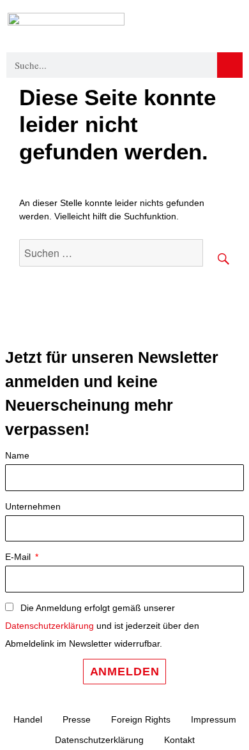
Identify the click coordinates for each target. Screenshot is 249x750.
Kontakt (179, 740)
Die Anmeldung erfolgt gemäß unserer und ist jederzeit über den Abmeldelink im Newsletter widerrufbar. (102, 626)
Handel (27, 719)
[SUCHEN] (216, 253)
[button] (232, 25)
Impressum (213, 719)
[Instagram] (128, 330)
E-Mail (19, 557)
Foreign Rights (140, 719)
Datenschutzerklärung (49, 626)
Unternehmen (33, 506)
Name (17, 455)
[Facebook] (93, 330)
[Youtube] (163, 330)
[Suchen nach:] (111, 254)
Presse (77, 719)
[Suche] (230, 65)
